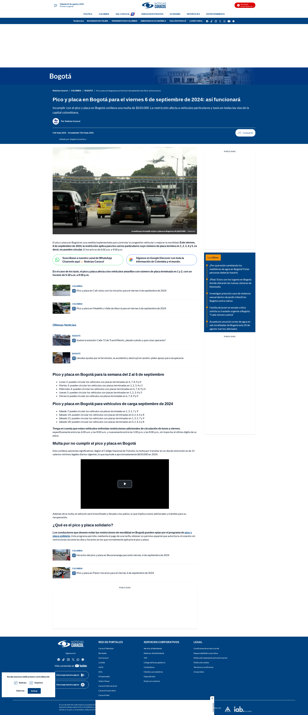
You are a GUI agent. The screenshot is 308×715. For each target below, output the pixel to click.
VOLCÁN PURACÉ (177, 21)
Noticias (22, 683)
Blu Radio (102, 653)
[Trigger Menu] (55, 5)
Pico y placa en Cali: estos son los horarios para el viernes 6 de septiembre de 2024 (121, 290)
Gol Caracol (103, 658)
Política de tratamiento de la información (210, 658)
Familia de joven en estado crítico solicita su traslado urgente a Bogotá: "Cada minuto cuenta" (230, 311)
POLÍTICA (88, 14)
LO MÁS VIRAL (196, 21)
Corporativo (199, 672)
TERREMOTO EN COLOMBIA (124, 21)
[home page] (154, 5)
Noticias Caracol (60, 90)
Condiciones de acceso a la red (206, 648)
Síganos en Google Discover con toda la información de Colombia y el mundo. (160, 259)
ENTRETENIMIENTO (215, 14)
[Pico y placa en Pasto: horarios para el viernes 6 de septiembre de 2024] (61, 572)
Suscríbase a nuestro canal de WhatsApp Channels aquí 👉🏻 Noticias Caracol (87, 259)
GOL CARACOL (123, 14)
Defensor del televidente (154, 653)
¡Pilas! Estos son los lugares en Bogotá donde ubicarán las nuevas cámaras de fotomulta (230, 283)
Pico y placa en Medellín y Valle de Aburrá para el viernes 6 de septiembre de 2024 (121, 308)
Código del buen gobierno (154, 662)
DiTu (100, 672)
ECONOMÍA (175, 14)
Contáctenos (149, 667)
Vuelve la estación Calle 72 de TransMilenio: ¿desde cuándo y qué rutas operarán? (121, 340)
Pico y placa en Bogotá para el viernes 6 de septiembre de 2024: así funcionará (128, 90)
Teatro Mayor (104, 681)
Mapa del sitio (149, 676)
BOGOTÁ (89, 90)
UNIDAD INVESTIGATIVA (152, 14)
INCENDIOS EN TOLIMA (97, 21)
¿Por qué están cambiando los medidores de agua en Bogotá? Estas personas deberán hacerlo (229, 269)
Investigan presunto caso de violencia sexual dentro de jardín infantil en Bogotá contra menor (230, 297)
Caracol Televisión (106, 648)
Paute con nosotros (152, 681)
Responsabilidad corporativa (206, 653)
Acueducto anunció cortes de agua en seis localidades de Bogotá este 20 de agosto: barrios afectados (230, 325)
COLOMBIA (104, 14)
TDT (145, 658)
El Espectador (104, 676)
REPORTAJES (193, 14)
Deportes (38, 683)
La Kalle (101, 662)
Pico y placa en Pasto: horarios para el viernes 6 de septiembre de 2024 (115, 572)
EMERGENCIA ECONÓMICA (153, 21)
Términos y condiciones (203, 667)
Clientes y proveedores (153, 672)
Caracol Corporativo (107, 690)
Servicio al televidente (153, 648)
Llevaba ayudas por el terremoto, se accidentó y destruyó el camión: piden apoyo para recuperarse (130, 357)
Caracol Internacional (107, 686)
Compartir (245, 133)
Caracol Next (103, 695)
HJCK (100, 667)
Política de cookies (201, 662)
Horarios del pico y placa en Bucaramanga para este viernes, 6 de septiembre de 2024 (123, 555)
